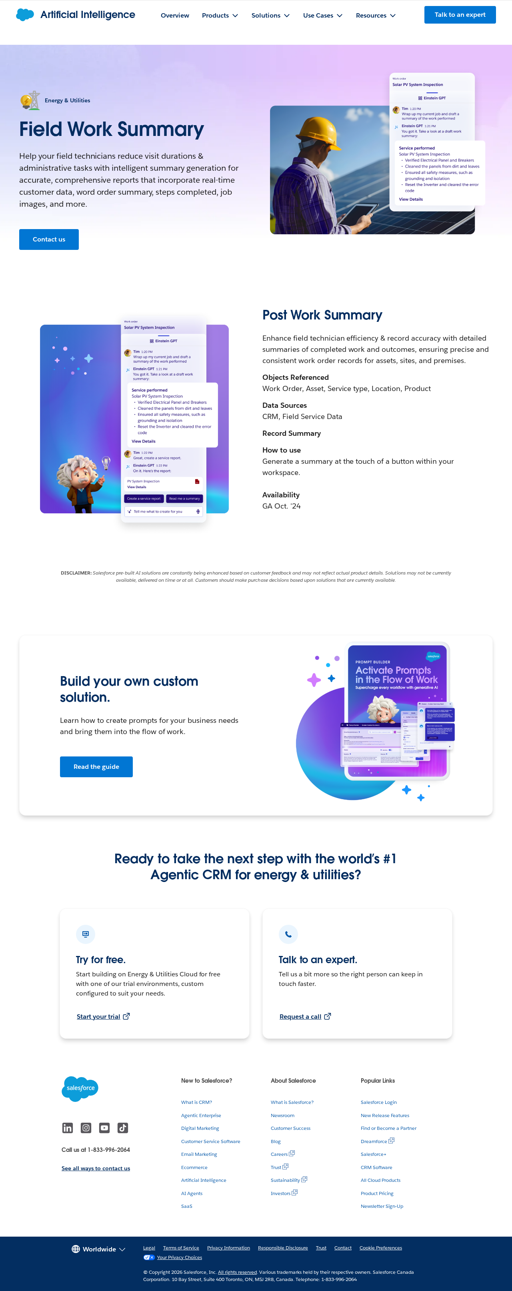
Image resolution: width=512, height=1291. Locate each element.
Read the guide (96, 766)
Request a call (301, 1016)
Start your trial (98, 1016)
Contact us (49, 239)
